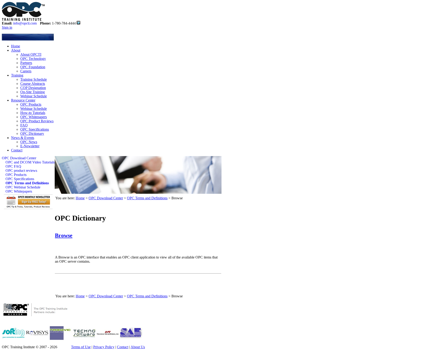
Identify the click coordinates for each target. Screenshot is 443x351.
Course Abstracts (32, 84)
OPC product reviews (21, 170)
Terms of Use (81, 347)
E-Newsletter (29, 146)
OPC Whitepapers (33, 117)
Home (15, 46)
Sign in (7, 27)
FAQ (24, 125)
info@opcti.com (25, 23)
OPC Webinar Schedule (23, 187)
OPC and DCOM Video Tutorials (30, 162)
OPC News (28, 142)
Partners (26, 63)
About (15, 50)
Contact (16, 150)
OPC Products (30, 104)
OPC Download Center (19, 158)
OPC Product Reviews (37, 121)
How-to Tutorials (32, 113)
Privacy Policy (103, 347)
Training (17, 75)
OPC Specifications (34, 129)
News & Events (22, 138)
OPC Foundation (32, 67)
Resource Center (23, 100)
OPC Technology (33, 59)
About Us (138, 347)
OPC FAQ (13, 166)
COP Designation (33, 88)
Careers (25, 71)
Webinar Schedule (33, 96)
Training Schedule (33, 79)
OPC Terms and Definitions (27, 183)
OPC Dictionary (32, 133)
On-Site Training (32, 92)
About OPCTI (30, 54)
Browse (63, 235)
